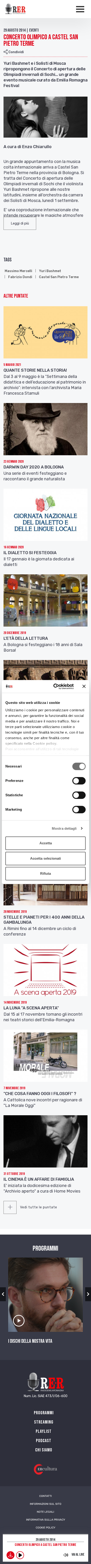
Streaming (43, 1422)
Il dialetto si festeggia (30, 552)
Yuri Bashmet (50, 271)
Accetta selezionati (45, 858)
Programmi (44, 1413)
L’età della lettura (26, 638)
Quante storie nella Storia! (35, 370)
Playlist (44, 1431)
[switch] (79, 780)
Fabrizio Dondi (20, 277)
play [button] (20, 1555)
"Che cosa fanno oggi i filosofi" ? (40, 1093)
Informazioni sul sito (45, 1503)
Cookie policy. (45, 743)
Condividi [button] (16, 52)
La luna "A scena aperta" (31, 1008)
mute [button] (65, 1555)
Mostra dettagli (64, 828)
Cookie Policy (45, 1527)
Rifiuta (45, 873)
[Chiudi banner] (84, 686)
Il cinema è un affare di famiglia (39, 1179)
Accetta (45, 843)
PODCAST (43, 1441)
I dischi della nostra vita (30, 1341)
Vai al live (78, 1554)
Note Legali (45, 1511)
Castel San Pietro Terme (59, 277)
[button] (20, 223)
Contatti (45, 1496)
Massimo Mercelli (18, 271)
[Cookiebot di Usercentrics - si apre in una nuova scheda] (55, 686)
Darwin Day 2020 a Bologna (34, 467)
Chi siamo (43, 1450)
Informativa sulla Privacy (45, 1519)
